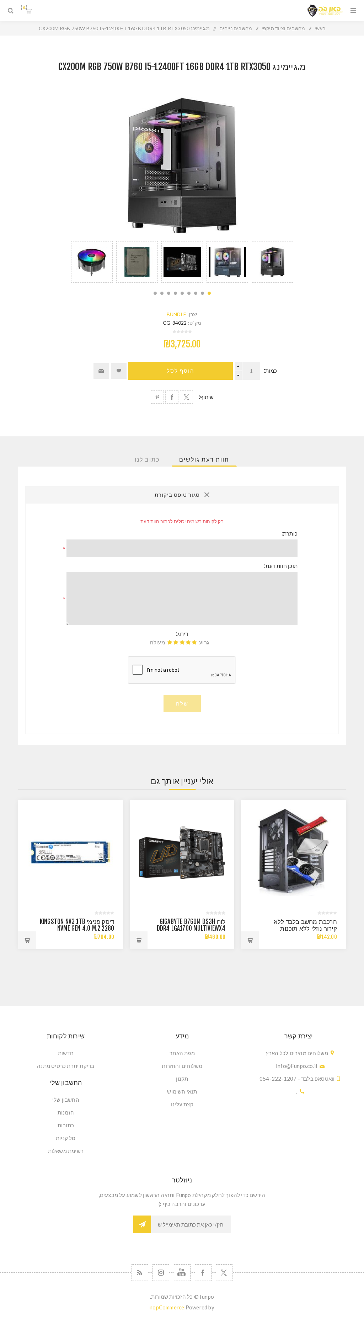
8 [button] (162, 293)
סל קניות (24, 8)
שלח (182, 703)
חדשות (66, 1053)
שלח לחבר (101, 371)
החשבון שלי (65, 1099)
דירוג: (182, 634)
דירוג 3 (182, 642)
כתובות (66, 1125)
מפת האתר (182, 1053)
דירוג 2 (188, 642)
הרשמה (142, 1224)
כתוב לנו (147, 459)
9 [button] (155, 293)
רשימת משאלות (66, 1151)
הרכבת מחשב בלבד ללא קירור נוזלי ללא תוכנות (305, 925)
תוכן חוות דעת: (281, 566)
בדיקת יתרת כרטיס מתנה (65, 1066)
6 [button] (175, 293)
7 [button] (168, 293)
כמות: (270, 370)
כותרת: (290, 533)
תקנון (182, 1078)
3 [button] (195, 293)
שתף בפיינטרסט (157, 397)
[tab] (204, 459)
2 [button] (202, 293)
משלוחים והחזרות (182, 1066)
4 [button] (189, 293)
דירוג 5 (170, 642)
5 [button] (182, 293)
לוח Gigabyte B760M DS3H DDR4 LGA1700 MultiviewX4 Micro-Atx (191, 928)
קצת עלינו (182, 1104)
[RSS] (140, 1272)
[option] (272, 262)
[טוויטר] (224, 1272)
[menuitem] (182, 1053)
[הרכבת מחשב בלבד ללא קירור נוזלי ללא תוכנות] (293, 852)
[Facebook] (203, 1272)
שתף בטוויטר (186, 397)
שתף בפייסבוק (171, 397)
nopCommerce (167, 1307)
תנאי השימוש (182, 1091)
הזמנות (66, 1112)
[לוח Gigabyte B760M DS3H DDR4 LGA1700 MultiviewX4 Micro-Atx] (182, 852)
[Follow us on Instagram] (160, 1272)
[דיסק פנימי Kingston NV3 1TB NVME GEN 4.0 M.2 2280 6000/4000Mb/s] (70, 852)
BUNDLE (176, 314)
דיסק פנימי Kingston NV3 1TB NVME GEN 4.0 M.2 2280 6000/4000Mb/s (77, 928)
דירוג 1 (194, 642)
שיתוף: (206, 397)
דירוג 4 (176, 642)
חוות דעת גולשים (204, 459)
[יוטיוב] (182, 1272)
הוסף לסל (180, 370)
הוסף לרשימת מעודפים (119, 371)
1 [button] (209, 293)
